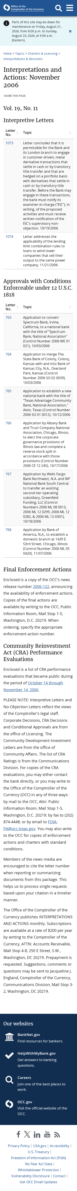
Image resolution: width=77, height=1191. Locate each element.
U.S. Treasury (38, 1151)
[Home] (11, 1056)
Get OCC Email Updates (38, 1182)
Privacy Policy (19, 1145)
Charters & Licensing (43, 53)
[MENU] (69, 8)
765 (8, 391)
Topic (27, 132)
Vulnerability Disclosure (30, 1176)
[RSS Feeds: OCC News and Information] (57, 1135)
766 (8, 423)
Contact (59, 1176)
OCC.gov (25, 1101)
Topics (19, 53)
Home (7, 53)
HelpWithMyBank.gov (37, 1053)
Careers (24, 1077)
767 (8, 474)
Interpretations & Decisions (23, 59)
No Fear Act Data (38, 1164)
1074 (9, 236)
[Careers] (11, 1080)
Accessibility (59, 1145)
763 (8, 317)
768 (8, 529)
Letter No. (10, 132)
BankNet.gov (29, 1034)
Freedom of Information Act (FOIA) (38, 1158)
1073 (9, 143)
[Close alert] (70, 31)
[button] (58, 8)
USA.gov (39, 1145)
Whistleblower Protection (38, 1170)
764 (8, 354)
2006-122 (41, 586)
